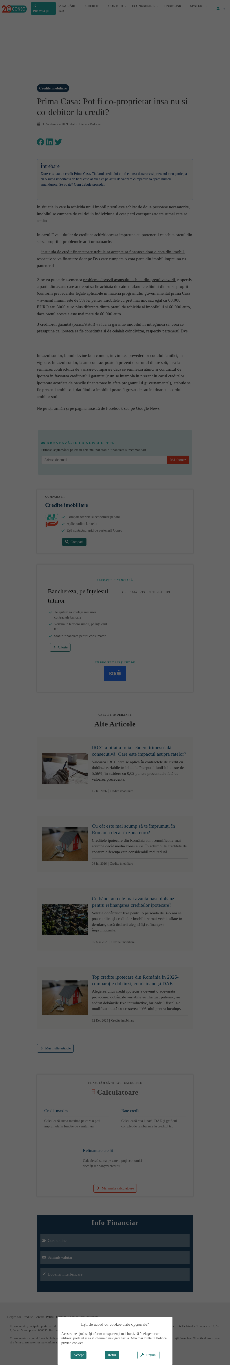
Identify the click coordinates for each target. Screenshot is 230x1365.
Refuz (112, 1355)
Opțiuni (151, 1355)
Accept (78, 1355)
